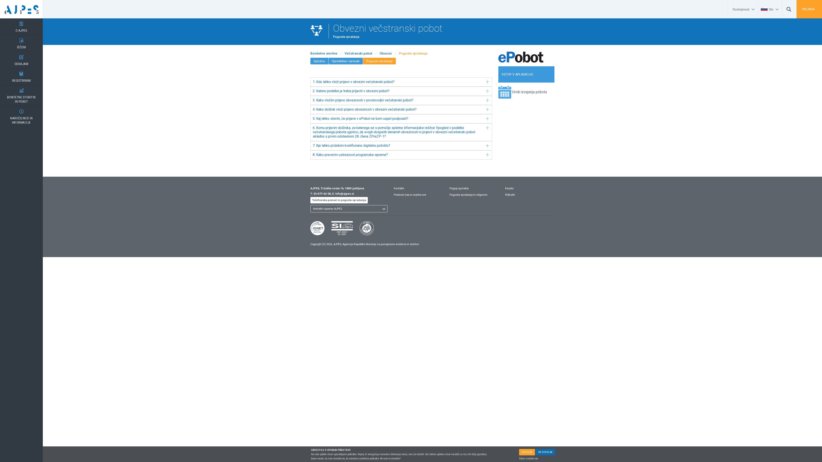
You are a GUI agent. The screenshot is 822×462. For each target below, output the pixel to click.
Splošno (319, 61)
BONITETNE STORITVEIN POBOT (21, 96)
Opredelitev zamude (346, 61)
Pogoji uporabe (459, 188)
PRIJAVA (808, 9)
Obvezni (386, 53)
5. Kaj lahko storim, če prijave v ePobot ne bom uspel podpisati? (360, 119)
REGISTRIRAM (21, 77)
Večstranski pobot (358, 53)
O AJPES (21, 27)
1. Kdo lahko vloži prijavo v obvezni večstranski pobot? (354, 82)
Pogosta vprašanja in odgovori (468, 194)
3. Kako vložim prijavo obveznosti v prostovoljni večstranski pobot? (363, 100)
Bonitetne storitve (323, 53)
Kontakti (399, 188)
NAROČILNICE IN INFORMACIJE (21, 116)
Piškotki (510, 194)
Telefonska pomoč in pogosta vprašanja (339, 200)
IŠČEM (21, 43)
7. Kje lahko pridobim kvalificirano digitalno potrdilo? (351, 146)
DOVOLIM (527, 452)
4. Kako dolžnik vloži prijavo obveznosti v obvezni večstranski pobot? (365, 109)
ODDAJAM (21, 60)
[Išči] (788, 10)
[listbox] (348, 208)
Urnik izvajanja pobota (529, 91)
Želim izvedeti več (528, 458)
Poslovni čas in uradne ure (410, 194)
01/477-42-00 (322, 193)
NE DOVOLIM (545, 452)
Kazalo (509, 188)
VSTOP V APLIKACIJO (517, 74)
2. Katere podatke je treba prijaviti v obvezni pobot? (351, 91)
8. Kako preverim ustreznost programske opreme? (350, 155)
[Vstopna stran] (21, 9)
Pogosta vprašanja (413, 53)
